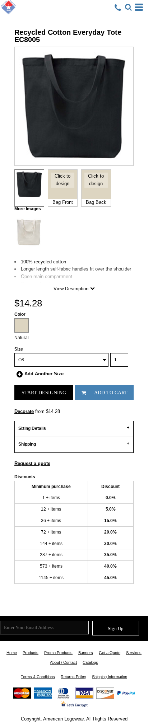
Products (30, 653)
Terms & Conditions (38, 677)
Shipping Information (109, 677)
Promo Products (58, 653)
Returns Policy (73, 677)
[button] (128, 7)
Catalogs (90, 662)
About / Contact (63, 662)
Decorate (24, 411)
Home (11, 653)
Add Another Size (44, 373)
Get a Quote (109, 653)
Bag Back (96, 202)
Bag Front (62, 202)
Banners (85, 653)
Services (134, 653)
